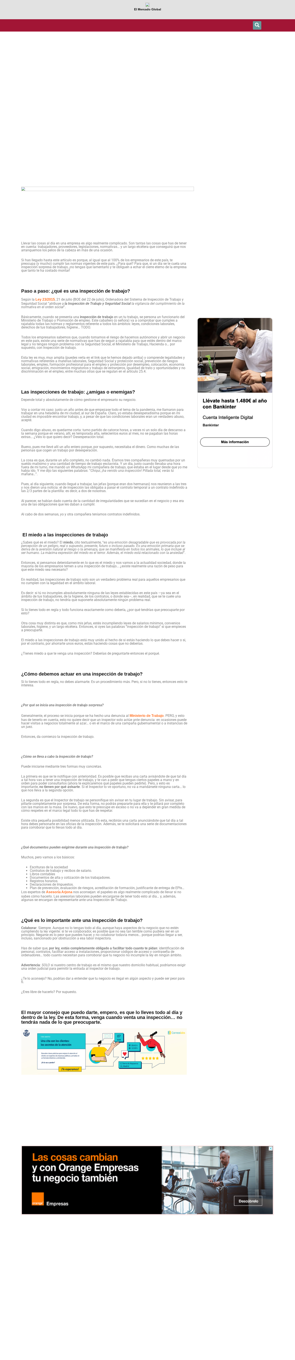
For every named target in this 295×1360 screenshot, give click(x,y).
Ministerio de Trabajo (147, 715)
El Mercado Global (147, 9)
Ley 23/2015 (45, 299)
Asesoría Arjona (59, 892)
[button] (257, 25)
